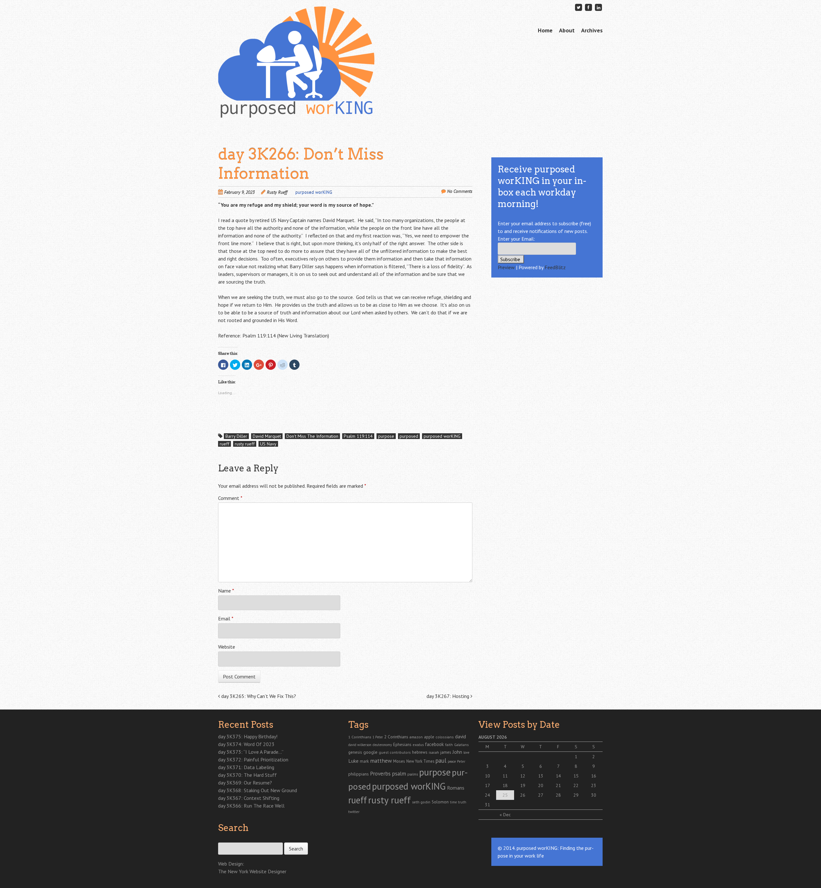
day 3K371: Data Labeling (246, 767)
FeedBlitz (555, 267)
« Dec (505, 814)
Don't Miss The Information (312, 436)
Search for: (228, 839)
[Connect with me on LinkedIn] (598, 7)
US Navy (268, 444)
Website (226, 646)
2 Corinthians (396, 737)
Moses (399, 761)
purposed (409, 436)
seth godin (421, 802)
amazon (416, 736)
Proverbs (380, 773)
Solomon (440, 802)
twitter (354, 811)
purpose (386, 436)
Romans (455, 787)
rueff (224, 444)
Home (545, 30)
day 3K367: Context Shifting (248, 798)
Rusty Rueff (277, 192)
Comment (230, 498)
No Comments (459, 191)
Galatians (461, 744)
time (453, 802)
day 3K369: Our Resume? (245, 782)
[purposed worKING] (296, 105)
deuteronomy (382, 745)
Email (225, 618)
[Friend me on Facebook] (588, 7)
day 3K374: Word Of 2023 (246, 744)
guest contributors (395, 752)
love (466, 752)
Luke (353, 761)
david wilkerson (359, 745)
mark (364, 761)
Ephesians (402, 744)
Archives (592, 30)
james (445, 752)
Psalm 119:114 (358, 436)
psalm (399, 773)
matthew (381, 760)
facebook (434, 744)
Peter (461, 761)
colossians (445, 736)
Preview (506, 267)
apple (429, 737)
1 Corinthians (359, 736)
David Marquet (267, 436)
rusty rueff (245, 444)
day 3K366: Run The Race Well (251, 805)
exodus (418, 745)
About (567, 30)
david (460, 736)
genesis (355, 752)
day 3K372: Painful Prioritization (253, 759)
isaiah (434, 752)
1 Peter (377, 737)
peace (452, 761)
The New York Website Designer (252, 871)
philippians (358, 774)
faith (449, 744)
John (457, 752)
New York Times (420, 761)
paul (441, 760)
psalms (412, 774)
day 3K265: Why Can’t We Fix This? (258, 696)
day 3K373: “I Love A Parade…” (251, 752)
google (370, 752)
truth (462, 802)
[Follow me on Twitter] (578, 7)
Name (226, 590)
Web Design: (231, 863)
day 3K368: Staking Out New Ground (257, 790)
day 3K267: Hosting (448, 696)
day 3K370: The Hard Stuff (247, 775)
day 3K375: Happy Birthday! (247, 736)
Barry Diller (236, 436)
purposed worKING (313, 192)
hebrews (419, 752)
